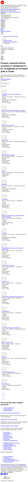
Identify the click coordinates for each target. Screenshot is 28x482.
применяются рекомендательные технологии (13, 465)
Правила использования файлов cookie (10, 11)
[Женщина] (4, 91)
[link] (3, 25)
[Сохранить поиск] (2, 57)
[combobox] (7, 48)
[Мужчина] (4, 122)
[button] (2, 28)
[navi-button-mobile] (2, 33)
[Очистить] (3, 51)
